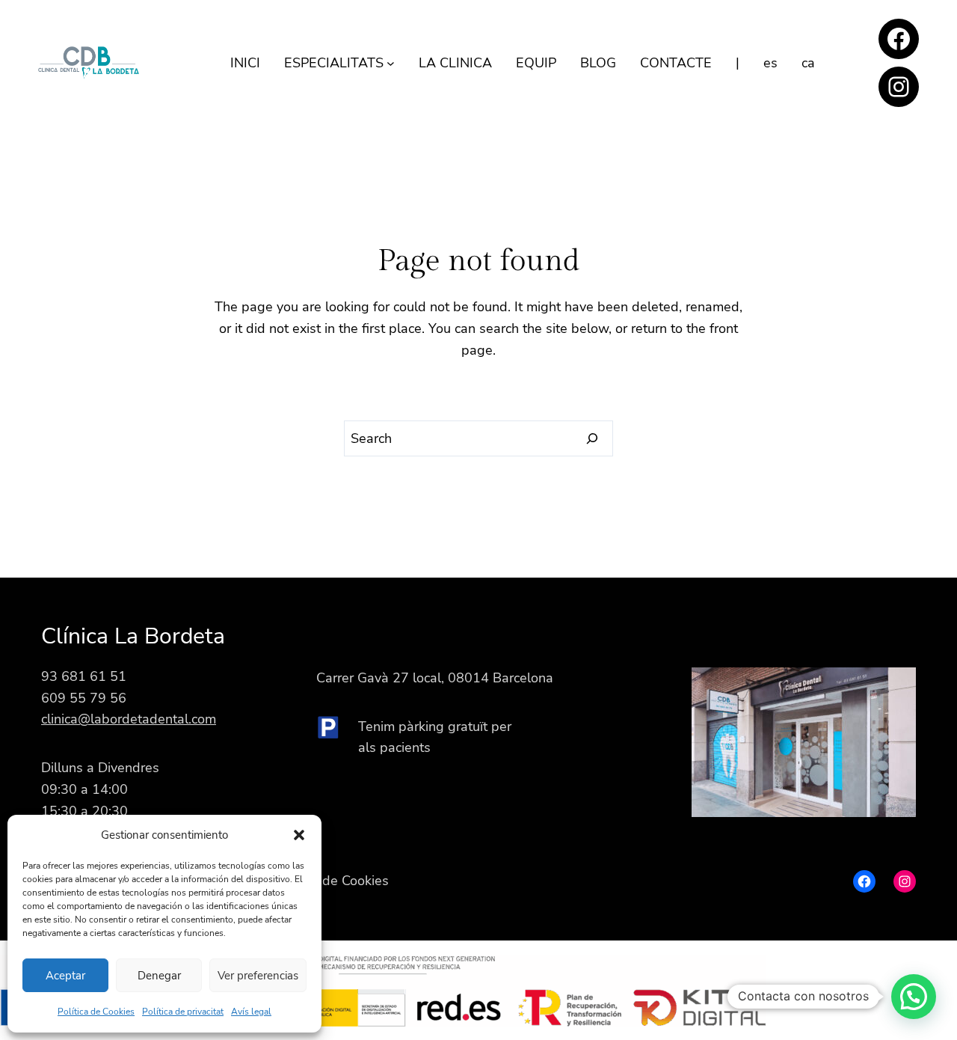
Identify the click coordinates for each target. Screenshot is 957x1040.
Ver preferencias (258, 975)
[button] (299, 835)
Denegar (159, 975)
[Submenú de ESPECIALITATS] (391, 63)
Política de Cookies (96, 1012)
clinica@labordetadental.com (128, 719)
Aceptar (65, 975)
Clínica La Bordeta (133, 636)
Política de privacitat (183, 1012)
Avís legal (251, 1012)
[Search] (592, 438)
